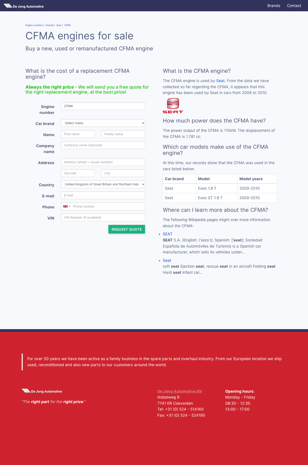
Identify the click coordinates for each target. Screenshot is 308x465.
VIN (50, 218)
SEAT (167, 234)
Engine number (46, 109)
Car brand (44, 123)
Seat (220, 80)
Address (46, 163)
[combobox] (66, 206)
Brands (273, 5)
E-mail (48, 196)
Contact (294, 5)
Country (46, 185)
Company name (45, 149)
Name (48, 134)
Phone (48, 207)
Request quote (127, 229)
